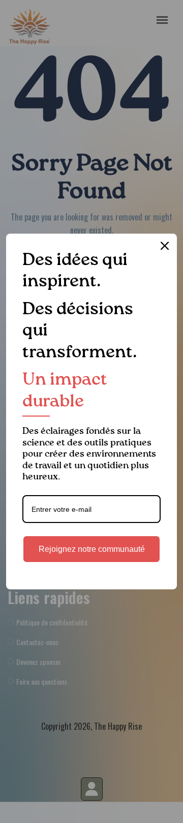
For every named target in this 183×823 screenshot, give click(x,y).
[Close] (164, 246)
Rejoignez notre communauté (92, 549)
